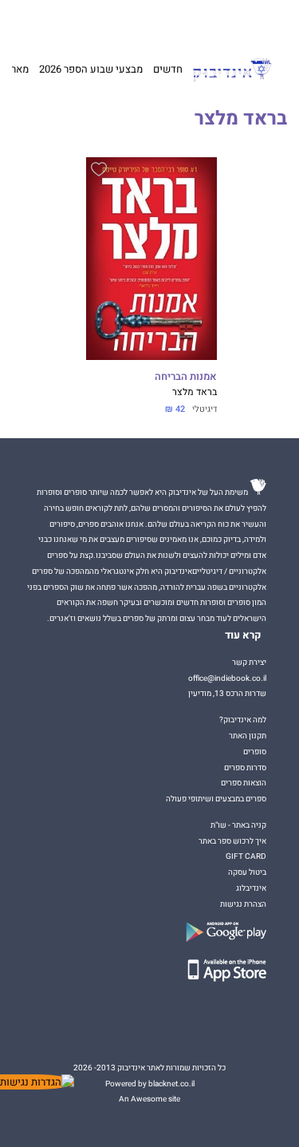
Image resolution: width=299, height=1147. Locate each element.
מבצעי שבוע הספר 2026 (91, 69)
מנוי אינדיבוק (75, 21)
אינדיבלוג (251, 888)
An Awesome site (149, 1099)
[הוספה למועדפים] (99, 171)
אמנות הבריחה (186, 377)
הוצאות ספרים (243, 783)
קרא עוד (243, 635)
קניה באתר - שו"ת (238, 825)
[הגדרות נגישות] (37, 1082)
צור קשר (33, 21)
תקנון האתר (247, 736)
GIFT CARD (169, 21)
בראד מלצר (194, 392)
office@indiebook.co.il (227, 678)
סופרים (254, 751)
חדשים (168, 69)
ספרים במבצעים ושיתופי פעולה (216, 799)
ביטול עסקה (247, 872)
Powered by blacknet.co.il (150, 1084)
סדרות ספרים (245, 767)
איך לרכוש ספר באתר (232, 841)
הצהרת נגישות (243, 904)
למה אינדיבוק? (216, 21)
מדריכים (124, 21)
